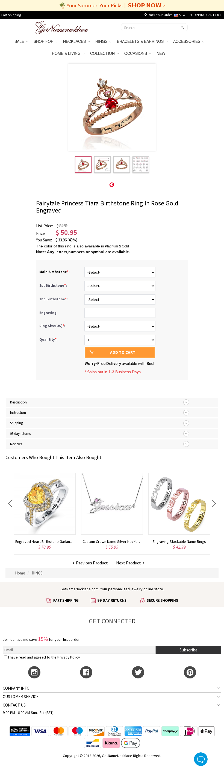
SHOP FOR (45, 41)
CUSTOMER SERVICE (21, 696)
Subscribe (188, 650)
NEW (161, 53)
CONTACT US (14, 705)
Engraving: (48, 312)
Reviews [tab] (16, 444)
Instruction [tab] (18, 412)
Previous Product (91, 562)
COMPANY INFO (16, 688)
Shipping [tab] (16, 423)
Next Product (129, 562)
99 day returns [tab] (20, 433)
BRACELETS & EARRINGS (141, 41)
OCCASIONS (136, 53)
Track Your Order (159, 15)
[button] (10, 503)
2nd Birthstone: (54, 299)
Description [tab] (18, 402)
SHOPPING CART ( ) (205, 15)
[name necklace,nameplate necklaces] (62, 26)
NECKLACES (75, 41)
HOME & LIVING (67, 53)
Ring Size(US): (52, 326)
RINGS (102, 41)
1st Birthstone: (53, 285)
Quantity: (48, 339)
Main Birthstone (53, 272)
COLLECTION (103, 53)
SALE (20, 41)
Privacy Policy (68, 657)
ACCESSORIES (187, 41)
